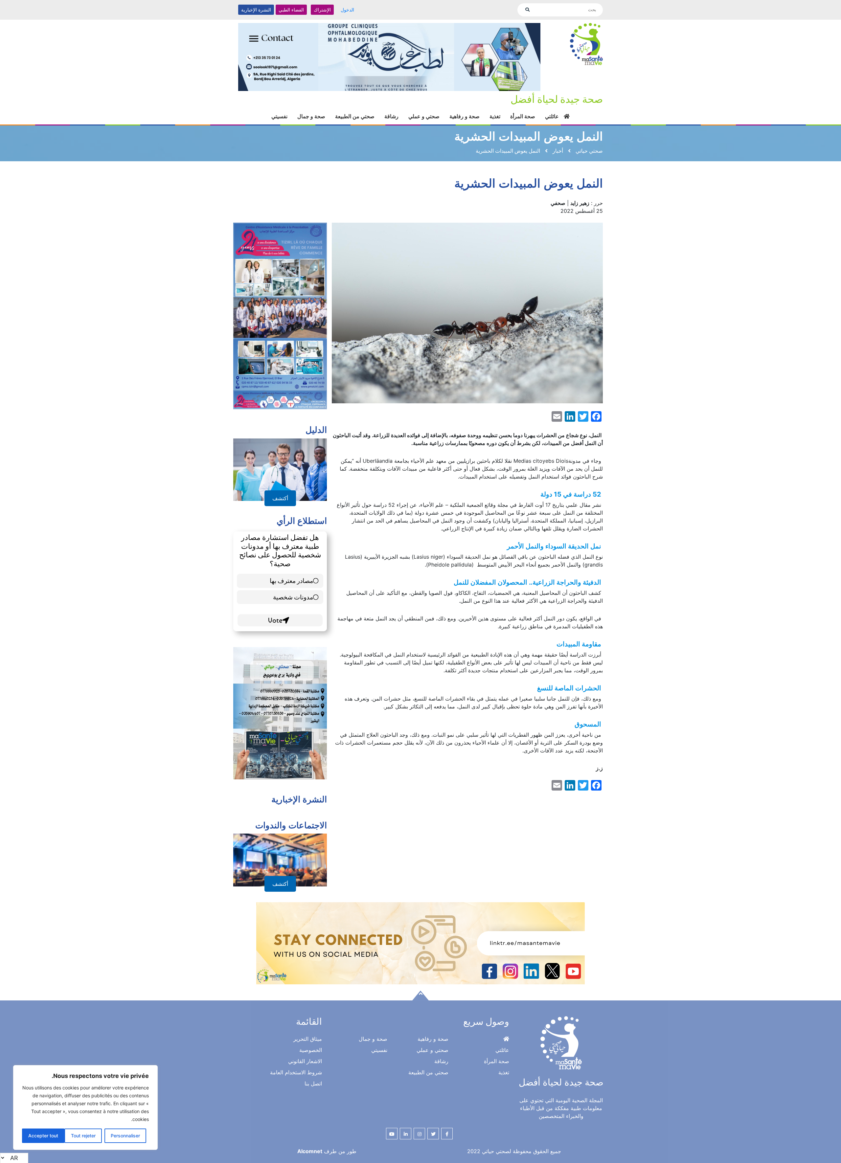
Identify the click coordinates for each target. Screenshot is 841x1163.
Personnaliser (125, 1135)
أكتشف (280, 490)
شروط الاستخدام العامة (296, 1065)
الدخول (347, 9)
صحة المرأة (522, 108)
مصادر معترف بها (291, 573)
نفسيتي (279, 108)
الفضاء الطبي (291, 9)
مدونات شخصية (293, 589)
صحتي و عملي (424, 108)
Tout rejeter (83, 1135)
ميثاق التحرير (307, 1031)
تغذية (494, 108)
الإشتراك (322, 9)
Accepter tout (43, 1135)
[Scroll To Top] (420, 988)
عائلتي (552, 108)
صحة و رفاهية (464, 108)
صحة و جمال (311, 108)
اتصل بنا (313, 1076)
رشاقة (391, 108)
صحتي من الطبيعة (355, 108)
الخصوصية (310, 1042)
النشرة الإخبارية (256, 9)
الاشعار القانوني (305, 1053)
